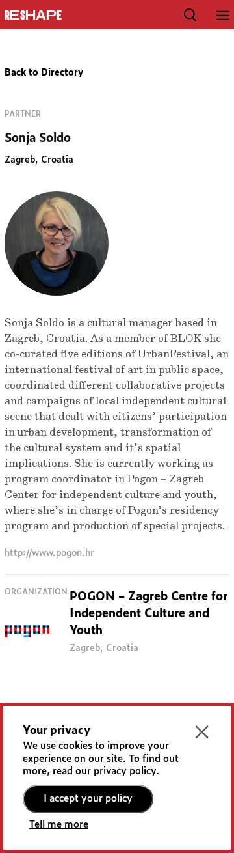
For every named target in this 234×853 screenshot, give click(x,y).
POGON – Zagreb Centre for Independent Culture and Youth (149, 614)
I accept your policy (88, 799)
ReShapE (33, 15)
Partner (23, 114)
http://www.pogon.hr (49, 553)
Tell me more (58, 825)
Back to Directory (44, 72)
